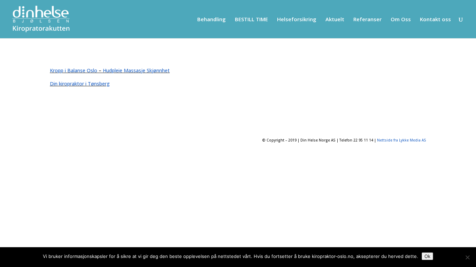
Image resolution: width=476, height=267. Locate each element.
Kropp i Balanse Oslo (73, 70)
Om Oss (401, 20)
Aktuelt (334, 20)
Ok (427, 256)
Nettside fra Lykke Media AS (401, 140)
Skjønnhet (158, 70)
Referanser (367, 20)
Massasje (134, 70)
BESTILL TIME (251, 20)
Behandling (211, 20)
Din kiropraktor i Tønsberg (80, 83)
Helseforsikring (296, 20)
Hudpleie (112, 70)
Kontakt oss (435, 20)
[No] (467, 257)
